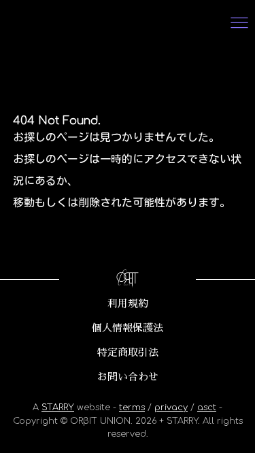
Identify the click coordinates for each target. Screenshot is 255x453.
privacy (171, 407)
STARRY (57, 407)
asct (206, 407)
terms (132, 407)
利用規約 (127, 303)
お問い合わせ (127, 377)
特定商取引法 (127, 352)
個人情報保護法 (127, 328)
